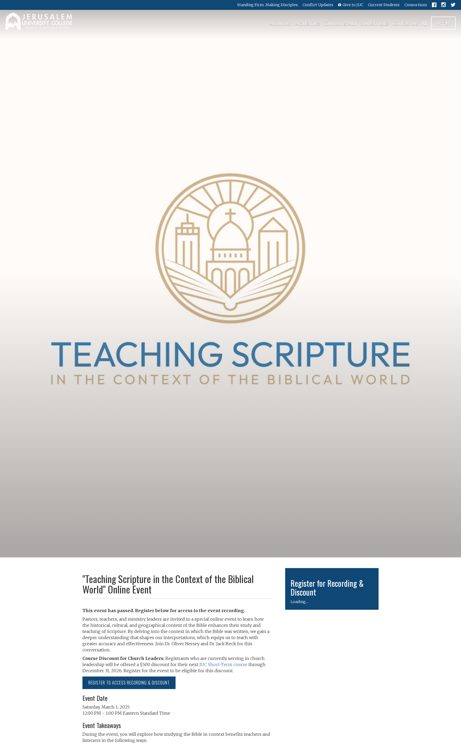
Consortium (415, 4)
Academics (307, 23)
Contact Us (405, 23)
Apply (443, 22)
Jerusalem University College (38, 21)
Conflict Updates (318, 4)
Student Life (374, 23)
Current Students (384, 4)
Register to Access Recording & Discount (129, 682)
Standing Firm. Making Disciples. (268, 4)
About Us (280, 23)
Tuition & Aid (340, 23)
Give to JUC (353, 4)
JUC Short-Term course (223, 664)
